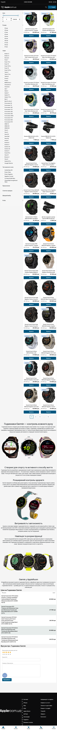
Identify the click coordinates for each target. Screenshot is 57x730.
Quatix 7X (7, 95)
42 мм (6, 34)
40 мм (6, 30)
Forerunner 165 (8, 107)
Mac (25, 705)
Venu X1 (7, 155)
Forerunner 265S (9, 115)
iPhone (25, 702)
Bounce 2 (7, 157)
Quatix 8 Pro (8, 161)
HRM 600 (7, 128)
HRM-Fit (7, 124)
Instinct (6, 140)
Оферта (43, 714)
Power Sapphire (9, 174)
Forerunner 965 (9, 120)
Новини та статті (45, 702)
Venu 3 (6, 132)
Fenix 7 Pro (7, 62)
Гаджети (26, 719)
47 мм (6, 42)
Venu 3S (7, 134)
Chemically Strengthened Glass (11, 181)
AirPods (26, 714)
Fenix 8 (6, 78)
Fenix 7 (6, 60)
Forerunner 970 (9, 122)
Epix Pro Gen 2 (8, 101)
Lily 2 (6, 88)
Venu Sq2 (7, 136)
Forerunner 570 (9, 117)
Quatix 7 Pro (8, 97)
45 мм (6, 38)
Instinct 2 (7, 144)
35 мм (6, 28)
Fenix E (6, 80)
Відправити (6, 679)
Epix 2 (6, 99)
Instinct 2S (7, 146)
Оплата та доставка (46, 705)
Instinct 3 (7, 151)
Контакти (43, 717)
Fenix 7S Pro (8, 66)
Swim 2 (6, 91)
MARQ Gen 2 (8, 82)
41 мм (6, 32)
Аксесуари (27, 717)
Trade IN (3, 2)
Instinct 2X (7, 148)
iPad (25, 708)
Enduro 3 (7, 55)
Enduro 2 (7, 53)
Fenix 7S (7, 64)
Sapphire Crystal (9, 176)
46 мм (6, 40)
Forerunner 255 (9, 111)
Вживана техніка (28, 722)
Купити (31, 35)
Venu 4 (6, 159)
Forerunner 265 (9, 113)
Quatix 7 (7, 93)
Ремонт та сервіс (45, 708)
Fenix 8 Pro (7, 153)
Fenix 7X (7, 68)
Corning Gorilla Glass (10, 178)
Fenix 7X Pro (8, 70)
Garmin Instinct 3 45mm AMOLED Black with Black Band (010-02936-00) (31, 218)
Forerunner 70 (8, 105)
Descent (7, 57)
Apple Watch (27, 711)
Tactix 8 (7, 76)
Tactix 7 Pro (7, 74)
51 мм (6, 46)
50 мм (6, 44)
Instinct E (7, 142)
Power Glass (8, 172)
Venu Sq (7, 138)
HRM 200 (7, 126)
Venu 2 (6, 130)
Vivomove (7, 86)
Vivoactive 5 (8, 84)
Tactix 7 (6, 72)
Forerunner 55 (8, 103)
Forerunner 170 (8, 109)
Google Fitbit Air (9, 163)
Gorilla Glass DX (8, 170)
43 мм (6, 36)
